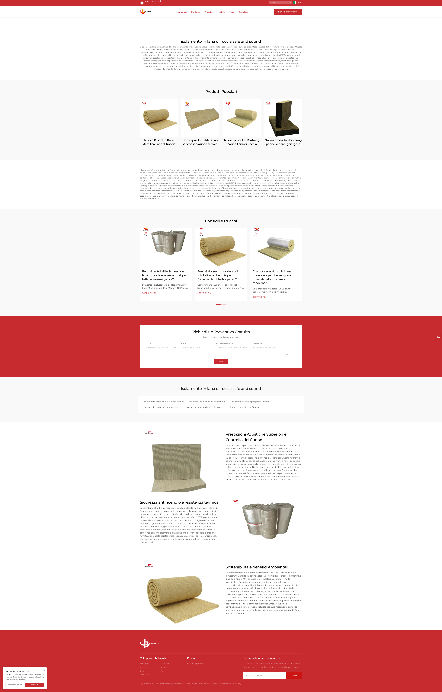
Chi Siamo (196, 12)
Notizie (222, 12)
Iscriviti (294, 675)
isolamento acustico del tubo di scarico (164, 401)
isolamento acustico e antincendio (207, 401)
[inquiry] (438, 336)
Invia (221, 361)
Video (231, 12)
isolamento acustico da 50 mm (243, 407)
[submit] (289, 2)
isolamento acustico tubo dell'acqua (203, 407)
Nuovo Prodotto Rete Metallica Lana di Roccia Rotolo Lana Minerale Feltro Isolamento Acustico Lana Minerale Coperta (159, 142)
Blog (142, 671)
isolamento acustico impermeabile (162, 407)
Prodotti (208, 12)
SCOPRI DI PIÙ (149, 293)
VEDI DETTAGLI (159, 118)
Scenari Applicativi (195, 663)
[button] (218, 304)
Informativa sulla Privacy (230, 684)
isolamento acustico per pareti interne (249, 401)
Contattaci (243, 12)
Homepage (182, 12)
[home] (145, 11)
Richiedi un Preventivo (288, 12)
